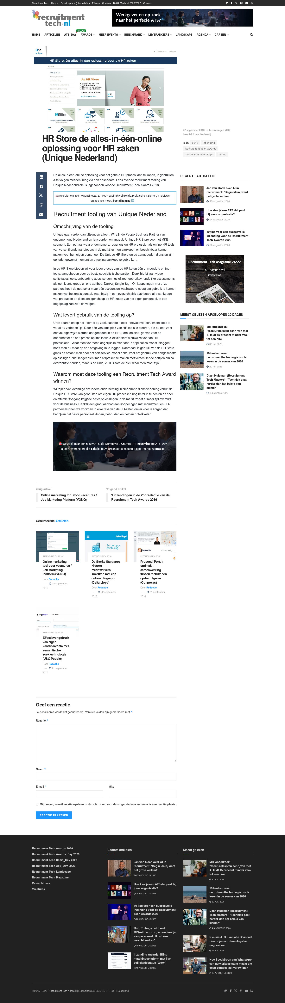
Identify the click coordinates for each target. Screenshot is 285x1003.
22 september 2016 (194, 130)
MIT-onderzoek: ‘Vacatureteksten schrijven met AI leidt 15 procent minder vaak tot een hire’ (227, 332)
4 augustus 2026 (218, 393)
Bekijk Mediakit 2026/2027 (127, 3)
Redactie (54, 579)
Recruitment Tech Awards (200, 148)
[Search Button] (251, 34)
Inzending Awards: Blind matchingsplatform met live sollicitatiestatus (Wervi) (152, 958)
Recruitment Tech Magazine (50, 877)
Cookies (106, 3)
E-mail (41, 786)
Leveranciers (158, 34)
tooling (222, 154)
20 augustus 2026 (146, 918)
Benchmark (133, 34)
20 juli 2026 (215, 366)
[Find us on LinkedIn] (227, 3)
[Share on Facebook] (41, 186)
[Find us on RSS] (252, 3)
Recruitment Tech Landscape (51, 871)
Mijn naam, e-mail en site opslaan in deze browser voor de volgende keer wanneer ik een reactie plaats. (108, 804)
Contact (147, 3)
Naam (41, 769)
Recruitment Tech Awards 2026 (52, 848)
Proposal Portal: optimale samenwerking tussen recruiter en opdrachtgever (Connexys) (153, 572)
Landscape (184, 34)
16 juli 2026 (217, 950)
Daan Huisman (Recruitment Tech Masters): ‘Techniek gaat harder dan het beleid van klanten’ (226, 381)
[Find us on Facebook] (231, 3)
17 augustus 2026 (221, 972)
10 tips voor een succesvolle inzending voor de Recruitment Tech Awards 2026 (227, 236)
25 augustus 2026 (146, 875)
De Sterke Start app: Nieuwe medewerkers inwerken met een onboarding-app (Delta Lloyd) (106, 572)
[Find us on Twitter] (236, 3)
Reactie (42, 720)
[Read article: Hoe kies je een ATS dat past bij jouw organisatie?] (192, 216)
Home (36, 34)
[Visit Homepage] (58, 18)
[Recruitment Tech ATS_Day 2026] (182, 17)
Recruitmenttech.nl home (45, 3)
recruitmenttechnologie (199, 154)
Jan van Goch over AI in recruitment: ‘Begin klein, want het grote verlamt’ (227, 192)
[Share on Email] (41, 214)
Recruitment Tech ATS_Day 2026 (53, 866)
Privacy (96, 3)
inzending (209, 142)
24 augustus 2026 (146, 893)
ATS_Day (70, 33)
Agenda (202, 34)
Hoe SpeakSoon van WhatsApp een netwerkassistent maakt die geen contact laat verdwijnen (230, 963)
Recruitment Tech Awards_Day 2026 (55, 854)
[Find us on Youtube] (246, 3)
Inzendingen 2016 (219, 130)
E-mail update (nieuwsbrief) (75, 3)
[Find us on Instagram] (241, 3)
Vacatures (38, 889)
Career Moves (41, 883)
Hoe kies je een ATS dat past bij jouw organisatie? (225, 212)
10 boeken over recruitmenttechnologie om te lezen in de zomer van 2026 (226, 357)
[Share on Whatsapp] (41, 205)
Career (220, 34)
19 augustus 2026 (146, 945)
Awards (86, 34)
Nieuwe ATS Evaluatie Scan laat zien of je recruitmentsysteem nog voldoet (230, 941)
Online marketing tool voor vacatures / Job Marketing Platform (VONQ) (57, 567)
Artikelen (52, 34)
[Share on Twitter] (41, 195)
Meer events (108, 34)
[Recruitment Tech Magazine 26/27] (215, 279)
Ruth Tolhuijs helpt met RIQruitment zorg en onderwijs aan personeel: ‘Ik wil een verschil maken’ (155, 934)
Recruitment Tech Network (63, 990)
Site (111, 786)
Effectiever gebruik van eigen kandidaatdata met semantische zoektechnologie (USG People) (56, 648)
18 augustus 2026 (146, 967)
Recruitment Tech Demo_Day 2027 (54, 860)
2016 (195, 142)
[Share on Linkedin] (41, 177)
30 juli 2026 (215, 344)
